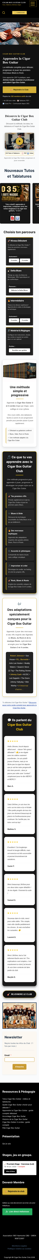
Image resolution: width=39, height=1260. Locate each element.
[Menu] (33, 4)
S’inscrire (19, 1067)
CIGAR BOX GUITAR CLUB (14, 2)
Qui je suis (6, 1144)
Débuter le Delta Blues (19, 290)
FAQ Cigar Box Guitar (11, 1128)
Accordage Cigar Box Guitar (14, 1116)
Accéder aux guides (19, 350)
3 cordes (14, 260)
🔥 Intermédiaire (16, 300)
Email (7, 1055)
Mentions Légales (19, 1246)
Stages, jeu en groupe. (17, 1155)
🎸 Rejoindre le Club (19, 90)
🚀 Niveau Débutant (17, 240)
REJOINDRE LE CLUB (19, 994)
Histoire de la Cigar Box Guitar (15, 1119)
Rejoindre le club (14, 1191)
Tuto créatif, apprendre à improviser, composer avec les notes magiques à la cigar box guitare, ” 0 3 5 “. (15, 207)
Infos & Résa (10, 1171)
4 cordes (25, 260)
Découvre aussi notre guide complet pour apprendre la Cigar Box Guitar (19, 705)
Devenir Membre (13, 1182)
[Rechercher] (3, 12)
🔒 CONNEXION (19, 12)
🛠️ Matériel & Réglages (19, 330)
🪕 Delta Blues (14, 270)
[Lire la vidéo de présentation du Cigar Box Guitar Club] (19, 141)
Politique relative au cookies (19, 1249)
